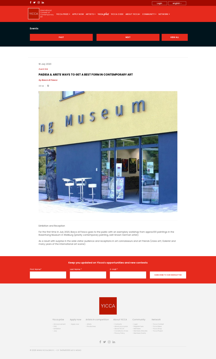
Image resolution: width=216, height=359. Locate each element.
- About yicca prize (120, 326)
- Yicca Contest (158, 324)
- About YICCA (118, 329)
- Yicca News (157, 326)
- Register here (137, 326)
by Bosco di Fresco (48, 80)
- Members (136, 329)
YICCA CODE (117, 14)
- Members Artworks (139, 331)
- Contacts (117, 324)
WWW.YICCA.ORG (44, 350)
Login (159, 3)
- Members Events (139, 333)
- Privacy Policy (119, 333)
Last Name (76, 269)
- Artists (89, 324)
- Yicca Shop (157, 329)
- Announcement (59, 324)
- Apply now (74, 324)
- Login (135, 324)
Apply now (78, 14)
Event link (43, 69)
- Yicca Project (157, 331)
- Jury (54, 331)
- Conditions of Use (120, 331)
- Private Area (91, 326)
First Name (36, 269)
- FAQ (54, 326)
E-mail (114, 269)
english (176, 3)
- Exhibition (56, 329)
